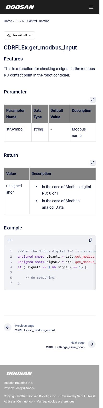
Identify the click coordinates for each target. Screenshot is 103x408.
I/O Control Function (35, 21)
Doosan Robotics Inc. (18, 383)
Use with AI (19, 35)
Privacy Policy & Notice (19, 388)
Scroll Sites (84, 396)
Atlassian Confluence (18, 401)
